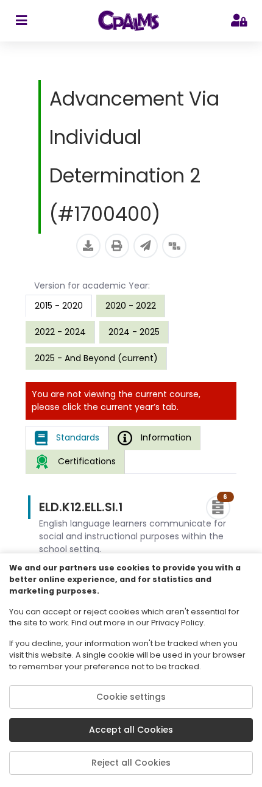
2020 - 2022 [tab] (130, 306)
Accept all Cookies (131, 730)
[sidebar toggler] (21, 20)
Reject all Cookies (131, 762)
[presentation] (130, 306)
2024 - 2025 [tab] (134, 332)
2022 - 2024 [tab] (60, 332)
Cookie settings (131, 697)
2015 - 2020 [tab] (59, 306)
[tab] (67, 438)
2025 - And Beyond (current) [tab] (96, 358)
